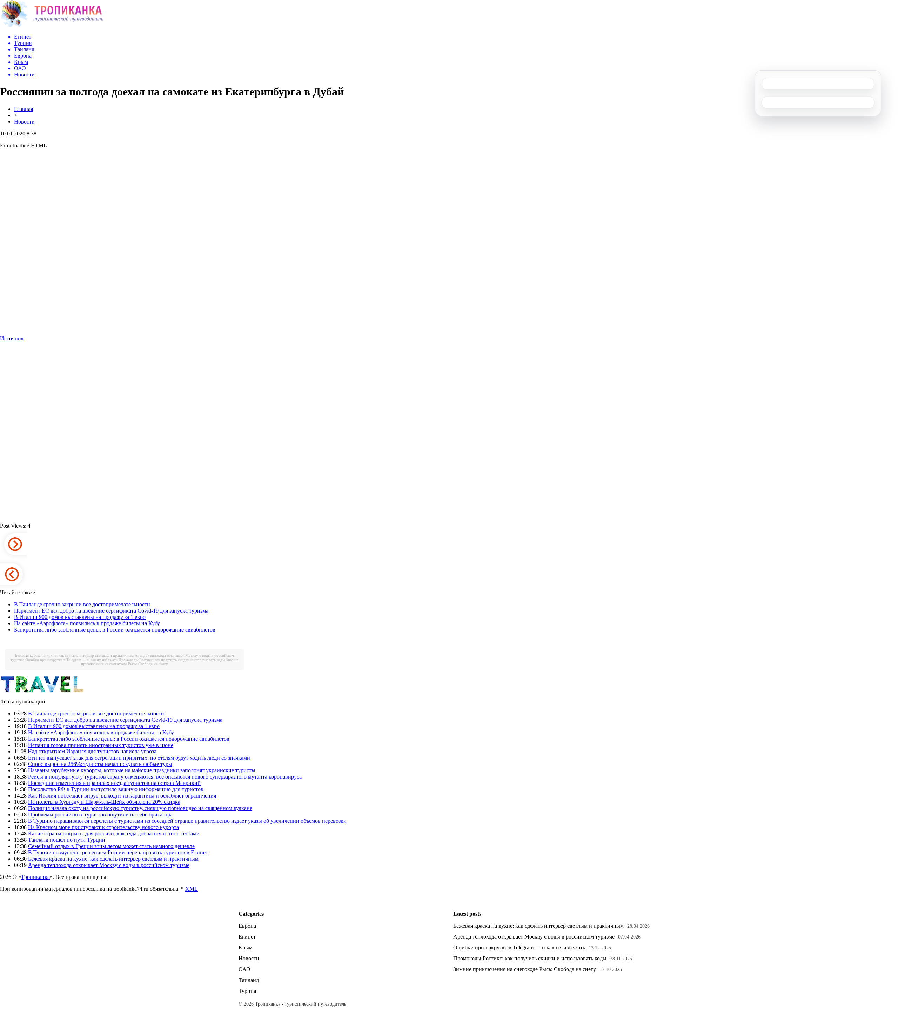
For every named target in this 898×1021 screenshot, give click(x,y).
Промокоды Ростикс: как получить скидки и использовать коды (172, 660)
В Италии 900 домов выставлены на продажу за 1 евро (80, 617)
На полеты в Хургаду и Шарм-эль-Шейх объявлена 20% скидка (104, 802)
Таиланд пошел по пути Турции (66, 840)
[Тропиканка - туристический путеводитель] (51, 26)
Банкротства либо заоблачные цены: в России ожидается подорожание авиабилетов (114, 630)
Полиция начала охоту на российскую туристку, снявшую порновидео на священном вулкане (140, 808)
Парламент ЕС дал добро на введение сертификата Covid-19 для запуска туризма (111, 611)
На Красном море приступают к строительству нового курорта (103, 827)
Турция (247, 991)
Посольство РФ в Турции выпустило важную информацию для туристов (115, 789)
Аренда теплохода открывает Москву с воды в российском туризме (108, 865)
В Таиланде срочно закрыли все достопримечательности (82, 604)
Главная (23, 109)
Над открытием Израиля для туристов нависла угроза (92, 751)
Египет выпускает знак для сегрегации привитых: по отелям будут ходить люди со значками (139, 758)
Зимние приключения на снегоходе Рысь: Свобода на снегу (160, 662)
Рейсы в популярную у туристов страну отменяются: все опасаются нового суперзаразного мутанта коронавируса (165, 777)
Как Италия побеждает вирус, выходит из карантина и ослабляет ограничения (122, 796)
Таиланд (249, 980)
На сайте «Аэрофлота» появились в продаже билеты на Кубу (87, 623)
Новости (24, 122)
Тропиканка (35, 877)
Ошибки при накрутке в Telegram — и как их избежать (71, 660)
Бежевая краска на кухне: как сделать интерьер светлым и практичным (74, 655)
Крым (246, 947)
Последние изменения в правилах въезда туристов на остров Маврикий (114, 783)
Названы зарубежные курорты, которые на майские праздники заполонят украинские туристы (141, 770)
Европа (247, 926)
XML (191, 889)
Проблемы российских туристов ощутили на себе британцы (100, 815)
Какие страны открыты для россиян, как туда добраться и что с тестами (114, 833)
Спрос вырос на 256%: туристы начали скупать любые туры (100, 764)
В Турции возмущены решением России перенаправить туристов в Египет (118, 852)
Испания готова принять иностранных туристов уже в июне (100, 745)
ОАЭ (244, 969)
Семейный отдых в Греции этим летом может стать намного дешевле (111, 846)
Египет (247, 937)
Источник (12, 338)
